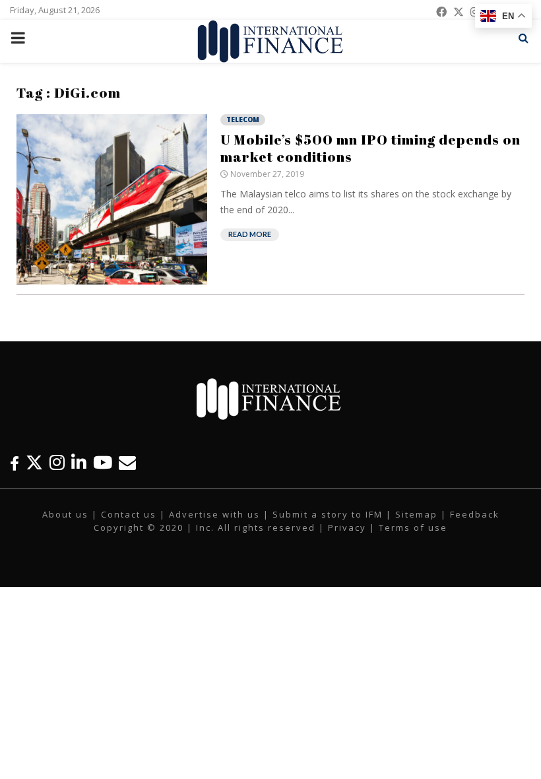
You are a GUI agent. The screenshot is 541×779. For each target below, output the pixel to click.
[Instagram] (57, 462)
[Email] (127, 462)
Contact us (128, 514)
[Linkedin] (78, 462)
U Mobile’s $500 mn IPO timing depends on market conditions (370, 148)
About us (65, 514)
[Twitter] (34, 462)
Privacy (347, 527)
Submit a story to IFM (327, 514)
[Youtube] (102, 462)
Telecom (242, 119)
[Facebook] (14, 462)
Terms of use (413, 527)
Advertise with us (214, 514)
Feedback (474, 514)
